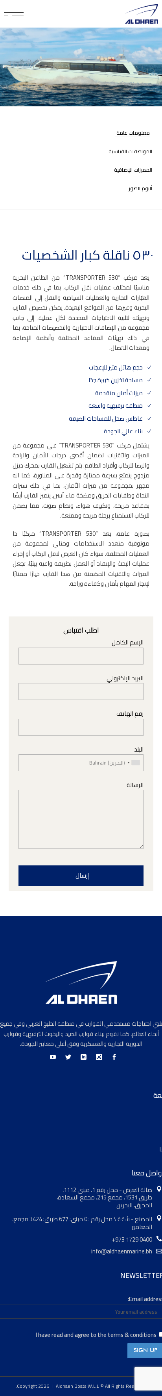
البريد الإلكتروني (125, 678)
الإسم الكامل (128, 642)
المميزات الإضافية (133, 170)
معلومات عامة (133, 133)
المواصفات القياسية (130, 151)
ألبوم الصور (140, 188)
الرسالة (135, 785)
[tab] (126, 133)
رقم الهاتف (130, 714)
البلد (139, 749)
